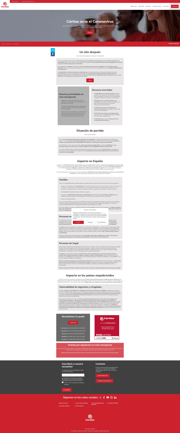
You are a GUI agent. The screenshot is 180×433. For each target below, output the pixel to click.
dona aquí (73, 322)
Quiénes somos (133, 6)
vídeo (90, 80)
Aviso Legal (75, 382)
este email (80, 380)
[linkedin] (115, 397)
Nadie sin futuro (63, 403)
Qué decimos (148, 6)
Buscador (16, 1)
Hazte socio (175, 6)
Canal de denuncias (104, 431)
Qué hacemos (141, 6)
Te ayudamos (166, 6)
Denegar (90, 222)
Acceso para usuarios (28, 1)
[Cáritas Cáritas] (5, 5)
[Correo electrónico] (73, 375)
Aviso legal (73, 431)
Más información (103, 375)
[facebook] (104, 397)
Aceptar (78, 222)
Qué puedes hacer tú (157, 6)
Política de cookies (82, 431)
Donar (90, 32)
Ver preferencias (102, 222)
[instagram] (111, 397)
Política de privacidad (93, 431)
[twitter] (100, 397)
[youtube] (107, 397)
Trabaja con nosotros (104, 380)
